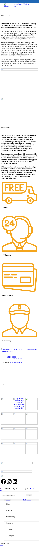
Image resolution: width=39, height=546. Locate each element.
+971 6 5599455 (11, 357)
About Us (12, 373)
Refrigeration (13, 390)
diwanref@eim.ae (16, 362)
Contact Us (13, 377)
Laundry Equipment (16, 392)
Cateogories (9, 384)
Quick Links (9, 370)
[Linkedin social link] (21, 1)
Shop (11, 371)
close (1, 545)
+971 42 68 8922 (17, 359)
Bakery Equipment (15, 388)
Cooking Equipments (16, 386)
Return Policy (13, 375)
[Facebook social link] (18, 1)
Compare (11, 536)
